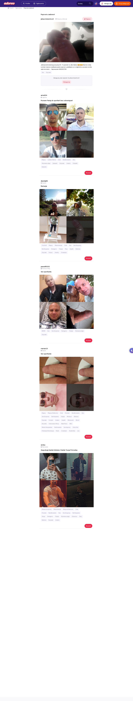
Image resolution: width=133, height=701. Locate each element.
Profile (28, 3)
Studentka (72, 431)
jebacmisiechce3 (47, 19)
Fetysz (50, 252)
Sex (43, 72)
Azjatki (63, 420)
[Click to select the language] (96, 3)
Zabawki (55, 163)
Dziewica (74, 516)
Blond (77, 420)
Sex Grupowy (77, 245)
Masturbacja (58, 245)
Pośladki (75, 163)
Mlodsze (69, 416)
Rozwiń (88, 173)
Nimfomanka (57, 427)
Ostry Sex (75, 427)
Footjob (51, 420)
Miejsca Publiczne (53, 413)
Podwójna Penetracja (48, 431)
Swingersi (54, 249)
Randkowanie (66, 160)
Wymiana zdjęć (46, 163)
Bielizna (78, 249)
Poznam (67, 413)
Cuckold (44, 245)
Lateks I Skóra (52, 160)
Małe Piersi (64, 423)
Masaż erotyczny (46, 509)
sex (78, 431)
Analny (68, 163)
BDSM (43, 331)
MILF (71, 423)
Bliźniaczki (71, 420)
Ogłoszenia (40, 3)
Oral (59, 160)
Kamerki (44, 167)
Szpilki (71, 249)
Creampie (64, 252)
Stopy (43, 516)
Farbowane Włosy (54, 423)
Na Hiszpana (45, 249)
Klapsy (44, 160)
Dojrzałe (48, 72)
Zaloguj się (66, 82)
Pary (66, 249)
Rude (57, 431)
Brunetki (44, 423)
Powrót (11, 8)
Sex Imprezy (67, 427)
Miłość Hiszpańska (47, 427)
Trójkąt (61, 249)
